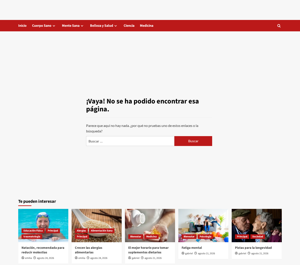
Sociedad (257, 236)
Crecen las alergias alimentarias (88, 250)
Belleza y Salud (101, 25)
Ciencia (129, 25)
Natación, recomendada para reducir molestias (43, 250)
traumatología (31, 236)
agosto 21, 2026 (153, 258)
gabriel (135, 258)
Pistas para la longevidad (253, 247)
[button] (279, 26)
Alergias (81, 231)
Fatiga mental (192, 247)
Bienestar (135, 236)
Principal (53, 231)
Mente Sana (71, 25)
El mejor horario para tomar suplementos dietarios (148, 250)
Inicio (22, 25)
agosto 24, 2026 (45, 258)
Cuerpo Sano (41, 25)
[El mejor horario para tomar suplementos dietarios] (150, 225)
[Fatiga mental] (203, 225)
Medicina (146, 25)
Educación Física (33, 231)
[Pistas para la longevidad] (257, 225)
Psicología (205, 236)
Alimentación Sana (101, 231)
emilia (28, 258)
